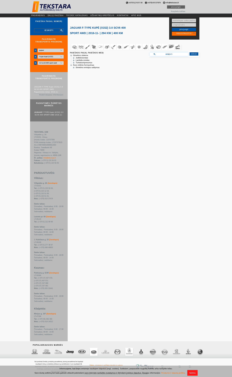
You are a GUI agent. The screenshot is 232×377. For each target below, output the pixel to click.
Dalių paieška (56, 15)
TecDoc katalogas (77, 15)
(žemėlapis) (52, 183)
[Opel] (140, 352)
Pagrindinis (38, 15)
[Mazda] (93, 352)
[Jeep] (46, 352)
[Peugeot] (152, 352)
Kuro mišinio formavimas (83, 65)
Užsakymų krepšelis (102, 15)
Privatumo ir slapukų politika (173, 373)
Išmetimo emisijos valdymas (87, 67)
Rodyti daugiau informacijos (51, 95)
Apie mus (136, 15)
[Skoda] (199, 352)
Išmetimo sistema (80, 55)
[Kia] (57, 352)
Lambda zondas (82, 60)
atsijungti (176, 7)
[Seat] (187, 352)
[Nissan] (128, 352)
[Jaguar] (34, 352)
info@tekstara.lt (172, 2)
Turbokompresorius (84, 62)
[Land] (69, 352)
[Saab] (176, 352)
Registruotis (184, 33)
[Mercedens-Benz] (105, 352)
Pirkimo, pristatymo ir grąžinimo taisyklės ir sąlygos (106, 365)
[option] (34, 352)
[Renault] (164, 352)
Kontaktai (123, 15)
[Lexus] (81, 352)
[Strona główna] (51, 9)
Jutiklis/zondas (82, 58)
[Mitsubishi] (117, 352)
